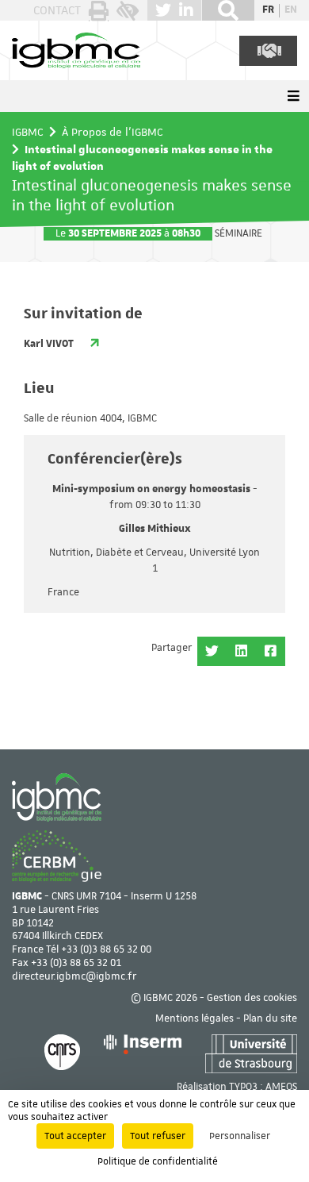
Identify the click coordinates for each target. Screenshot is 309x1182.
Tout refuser (157, 1136)
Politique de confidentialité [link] (157, 1161)
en (290, 10)
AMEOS (281, 1087)
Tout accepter (75, 1136)
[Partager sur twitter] (212, 651)
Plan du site (270, 1019)
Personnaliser (239, 1136)
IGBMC (28, 132)
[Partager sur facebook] (270, 651)
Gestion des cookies (252, 998)
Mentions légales (194, 1019)
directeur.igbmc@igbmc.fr (74, 977)
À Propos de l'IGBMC (112, 132)
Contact (57, 10)
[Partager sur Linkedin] (241, 651)
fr (268, 10)
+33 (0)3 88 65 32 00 (106, 950)
